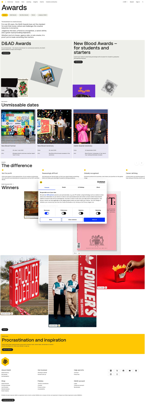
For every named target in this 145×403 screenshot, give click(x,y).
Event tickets (5, 390)
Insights (35, 2)
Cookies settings (7, 400)
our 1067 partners (49, 195)
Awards (17, 2)
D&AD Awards (13, 15)
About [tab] (98, 187)
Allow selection (72, 219)
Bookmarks (77, 387)
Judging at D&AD (42, 15)
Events (42, 2)
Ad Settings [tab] (81, 187)
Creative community (51, 2)
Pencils (33, 15)
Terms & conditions (43, 383)
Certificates (5, 387)
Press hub (76, 374)
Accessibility (41, 389)
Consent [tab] (47, 187)
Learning (28, 2)
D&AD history (5, 372)
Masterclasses (6, 389)
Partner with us (42, 374)
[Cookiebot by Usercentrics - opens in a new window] (98, 182)
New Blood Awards (24, 15)
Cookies (40, 385)
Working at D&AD (42, 372)
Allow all (94, 219)
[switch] (64, 213)
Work (23, 2)
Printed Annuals (6, 385)
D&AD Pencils (5, 383)
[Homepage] (2, 2)
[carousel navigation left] (136, 163)
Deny (50, 219)
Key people (4, 374)
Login (75, 383)
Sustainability (5, 376)
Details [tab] (64, 187)
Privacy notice (41, 387)
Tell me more (6, 53)
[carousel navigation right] (141, 163)
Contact (76, 372)
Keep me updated (7, 349)
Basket (132, 2)
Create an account (79, 385)
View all (5, 329)
